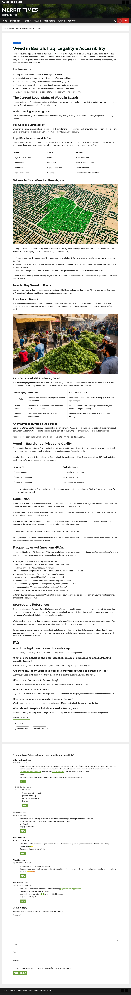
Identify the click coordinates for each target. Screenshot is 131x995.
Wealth (37, 21)
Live (125, 21)
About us (72, 21)
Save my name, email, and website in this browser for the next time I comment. (43, 968)
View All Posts (39, 728)
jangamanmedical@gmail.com (30, 771)
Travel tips (15, 21)
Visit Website (22, 728)
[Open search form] (115, 21)
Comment (17, 915)
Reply (23, 782)
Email (15, 952)
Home (4, 21)
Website (16, 960)
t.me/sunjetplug (58, 771)
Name (15, 944)
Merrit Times (20, 10)
